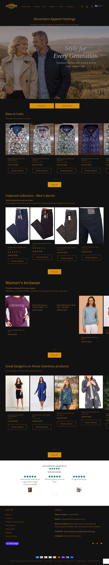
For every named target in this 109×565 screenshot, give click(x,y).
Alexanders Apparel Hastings (22, 561)
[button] (27, 6)
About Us (9, 514)
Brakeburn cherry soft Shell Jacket (65, 413)
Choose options (17, 170)
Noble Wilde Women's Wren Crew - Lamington (66, 306)
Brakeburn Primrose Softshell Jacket (90, 412)
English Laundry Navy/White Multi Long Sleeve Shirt (16, 159)
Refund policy (10, 529)
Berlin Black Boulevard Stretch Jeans (41, 243)
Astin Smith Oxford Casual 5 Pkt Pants (66, 247)
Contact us (9, 518)
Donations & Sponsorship (15, 522)
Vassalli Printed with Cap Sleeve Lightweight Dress (16, 415)
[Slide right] (59, 179)
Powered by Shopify (36, 561)
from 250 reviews (54, 471)
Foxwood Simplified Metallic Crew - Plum (16, 331)
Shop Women (67, 106)
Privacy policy (10, 525)
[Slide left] (50, 179)
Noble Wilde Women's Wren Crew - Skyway (89, 338)
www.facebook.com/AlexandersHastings (79, 531)
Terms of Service (11, 536)
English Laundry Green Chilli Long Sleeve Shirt (65, 159)
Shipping (9, 533)
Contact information (94, 561)
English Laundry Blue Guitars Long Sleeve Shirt (90, 159)
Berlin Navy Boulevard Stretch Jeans (17, 247)
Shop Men (42, 106)
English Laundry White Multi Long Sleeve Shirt (40, 159)
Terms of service (70, 561)
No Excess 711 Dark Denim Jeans (90, 247)
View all (54, 184)
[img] (54, 468)
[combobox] (99, 6)
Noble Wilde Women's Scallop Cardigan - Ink (40, 306)
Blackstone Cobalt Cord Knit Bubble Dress (41, 415)
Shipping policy (81, 561)
